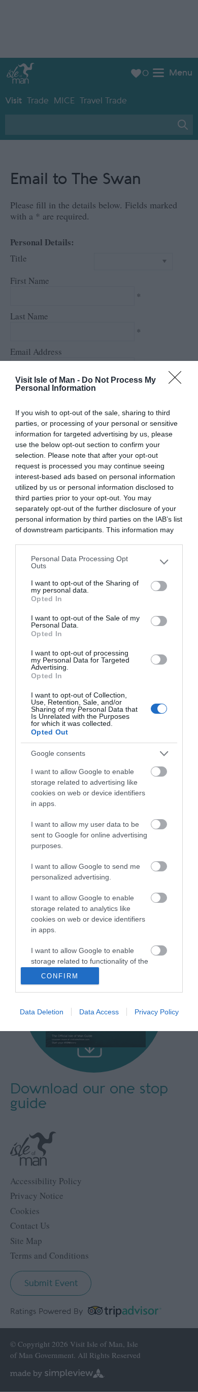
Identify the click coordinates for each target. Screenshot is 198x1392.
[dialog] (99, 696)
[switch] (159, 586)
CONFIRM (60, 976)
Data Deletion (41, 1012)
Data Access (99, 1012)
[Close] (178, 380)
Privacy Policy (157, 1012)
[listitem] (99, 562)
